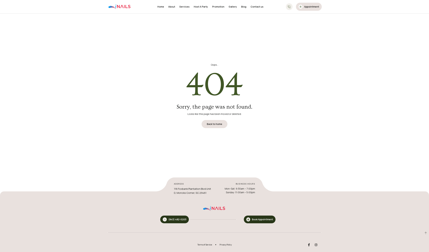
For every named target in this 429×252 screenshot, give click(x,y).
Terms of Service (204, 244)
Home (160, 6)
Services (184, 6)
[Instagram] (316, 245)
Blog (243, 6)
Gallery (233, 6)
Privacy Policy (226, 244)
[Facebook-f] (309, 245)
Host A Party (201, 6)
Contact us (257, 6)
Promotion (218, 6)
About (171, 6)
